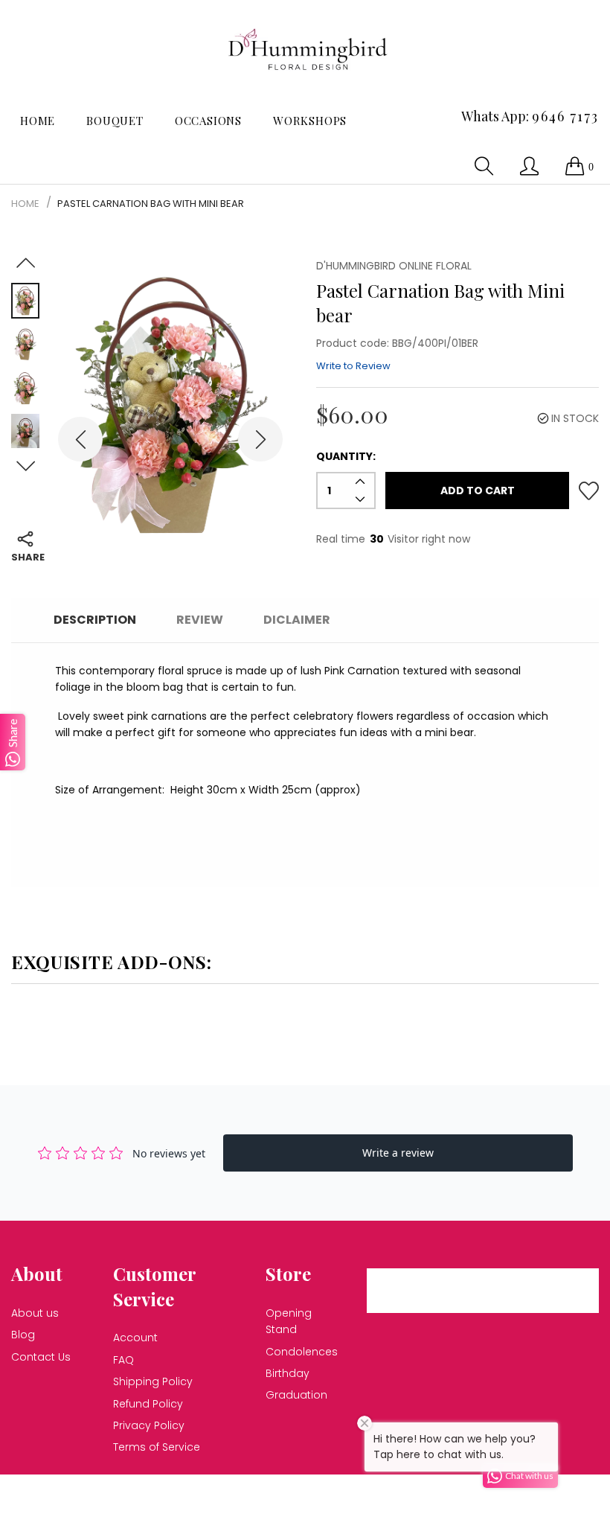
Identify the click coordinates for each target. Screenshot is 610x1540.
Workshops (310, 120)
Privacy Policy (148, 1425)
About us (35, 1313)
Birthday (287, 1373)
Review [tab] (199, 619)
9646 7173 (565, 116)
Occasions (208, 120)
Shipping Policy (153, 1381)
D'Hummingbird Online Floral (225, 1494)
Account (135, 1337)
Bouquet (115, 120)
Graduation (296, 1394)
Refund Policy (148, 1403)
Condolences (302, 1351)
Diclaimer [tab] (296, 619)
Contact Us (41, 1356)
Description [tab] (95, 619)
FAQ (123, 1359)
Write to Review (353, 366)
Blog (23, 1334)
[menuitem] (37, 121)
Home (37, 120)
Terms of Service (156, 1447)
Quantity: (346, 456)
